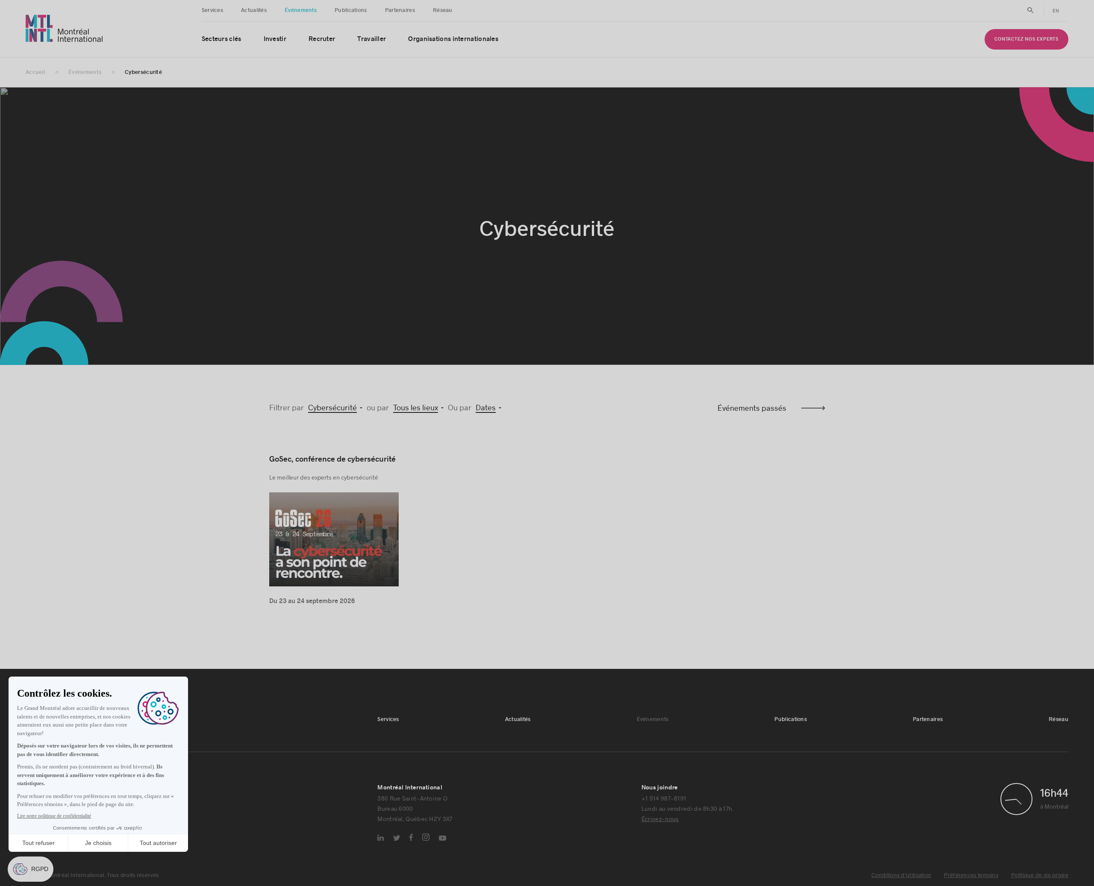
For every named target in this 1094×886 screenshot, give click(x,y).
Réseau (443, 10)
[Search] (1030, 10)
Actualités (254, 10)
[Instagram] (426, 837)
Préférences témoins (971, 875)
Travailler (371, 39)
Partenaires (400, 10)
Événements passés (752, 408)
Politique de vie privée (1039, 875)
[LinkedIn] (380, 838)
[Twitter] (396, 838)
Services (212, 10)
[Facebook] (411, 837)
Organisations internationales (453, 39)
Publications (351, 10)
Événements (301, 10)
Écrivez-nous (660, 819)
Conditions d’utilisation (901, 875)
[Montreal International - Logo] (64, 28)
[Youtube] (442, 838)
